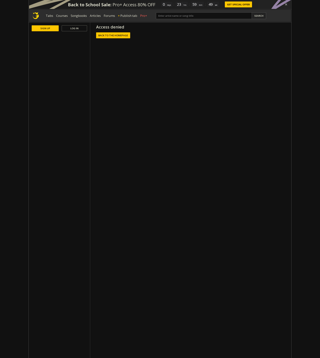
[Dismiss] (286, 4)
